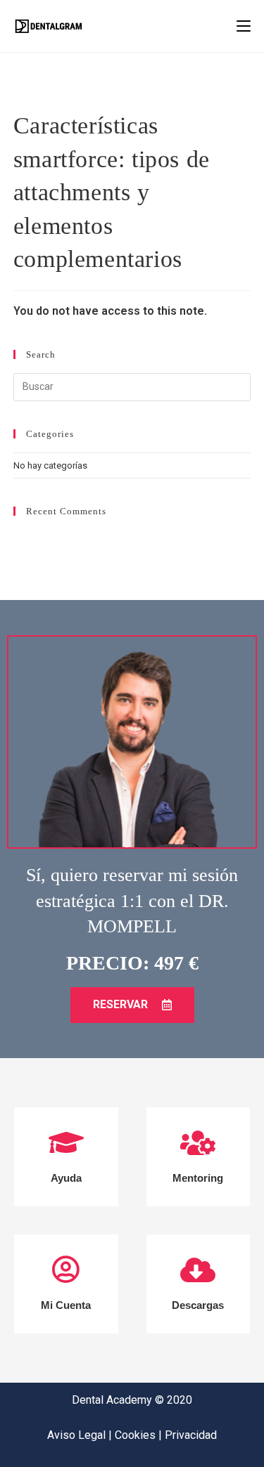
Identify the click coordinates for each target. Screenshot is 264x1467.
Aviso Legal (77, 1435)
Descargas (198, 1305)
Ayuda (66, 1178)
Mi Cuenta (66, 1305)
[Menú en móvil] (244, 26)
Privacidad (191, 1435)
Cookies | (140, 1435)
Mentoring (197, 1178)
